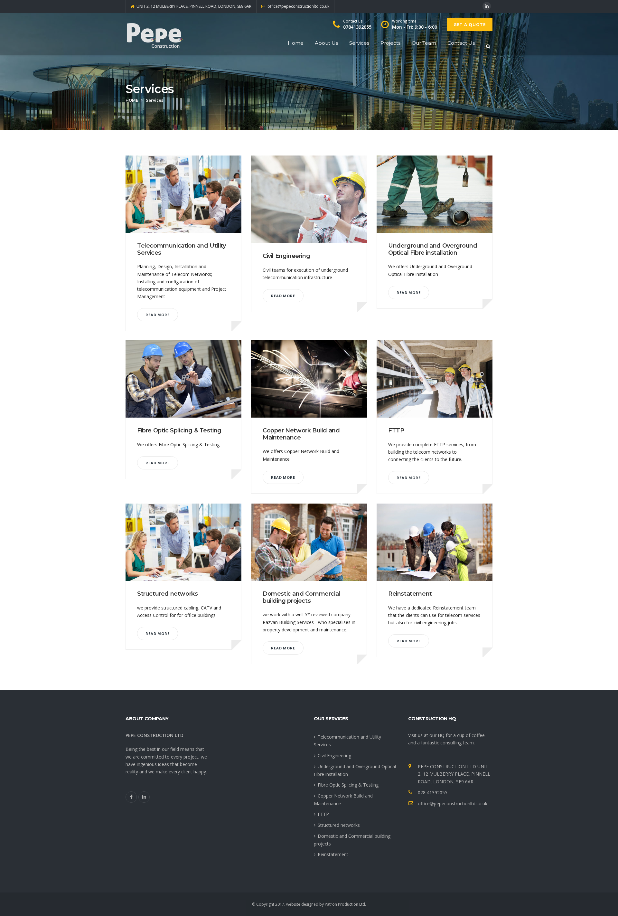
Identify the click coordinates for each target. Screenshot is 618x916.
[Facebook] (131, 797)
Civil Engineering (286, 256)
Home (296, 43)
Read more (157, 314)
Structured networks (167, 593)
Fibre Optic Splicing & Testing (179, 430)
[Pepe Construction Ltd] (154, 34)
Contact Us (461, 43)
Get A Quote (470, 24)
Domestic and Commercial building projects (301, 597)
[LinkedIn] (486, 6)
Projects (390, 43)
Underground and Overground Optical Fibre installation (432, 249)
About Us (326, 43)
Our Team (424, 43)
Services (359, 43)
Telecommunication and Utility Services (181, 249)
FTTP (396, 430)
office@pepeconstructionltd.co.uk (452, 803)
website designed (302, 904)
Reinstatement (410, 593)
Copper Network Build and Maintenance (301, 434)
